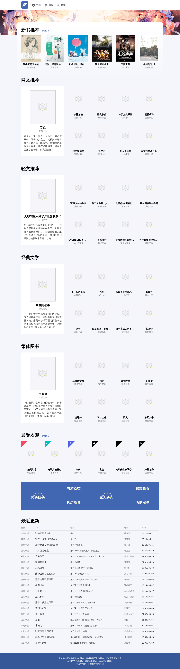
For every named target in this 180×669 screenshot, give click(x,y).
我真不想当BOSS (44, 631)
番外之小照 (75, 562)
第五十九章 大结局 (78, 631)
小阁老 (38, 625)
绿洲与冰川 (41, 562)
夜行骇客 (39, 614)
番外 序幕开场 (76, 545)
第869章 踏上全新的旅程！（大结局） (87, 637)
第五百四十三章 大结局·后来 (82, 602)
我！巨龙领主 (42, 550)
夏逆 (37, 620)
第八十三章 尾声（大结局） (82, 568)
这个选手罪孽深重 (44, 579)
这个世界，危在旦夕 (45, 573)
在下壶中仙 (41, 591)
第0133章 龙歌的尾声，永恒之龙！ (85, 551)
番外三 (73, 539)
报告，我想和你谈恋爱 (46, 539)
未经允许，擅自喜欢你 (46, 545)
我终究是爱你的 (43, 533)
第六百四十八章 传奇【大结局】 (84, 579)
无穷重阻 (39, 556)
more (44, 31)
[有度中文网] (24, 5)
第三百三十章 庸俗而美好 (81, 591)
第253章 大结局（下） (80, 574)
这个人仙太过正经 (44, 602)
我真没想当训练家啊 (45, 637)
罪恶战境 (39, 568)
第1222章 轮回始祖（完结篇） (83, 643)
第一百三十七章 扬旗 (79, 614)
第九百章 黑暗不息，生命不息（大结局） (88, 556)
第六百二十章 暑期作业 (80, 585)
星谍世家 (39, 585)
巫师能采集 (41, 643)
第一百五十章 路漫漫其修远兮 (83, 625)
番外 (72, 533)
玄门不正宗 (41, 608)
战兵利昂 (39, 596)
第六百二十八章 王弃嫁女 (81, 608)
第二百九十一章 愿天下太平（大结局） (87, 620)
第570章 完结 (76, 597)
